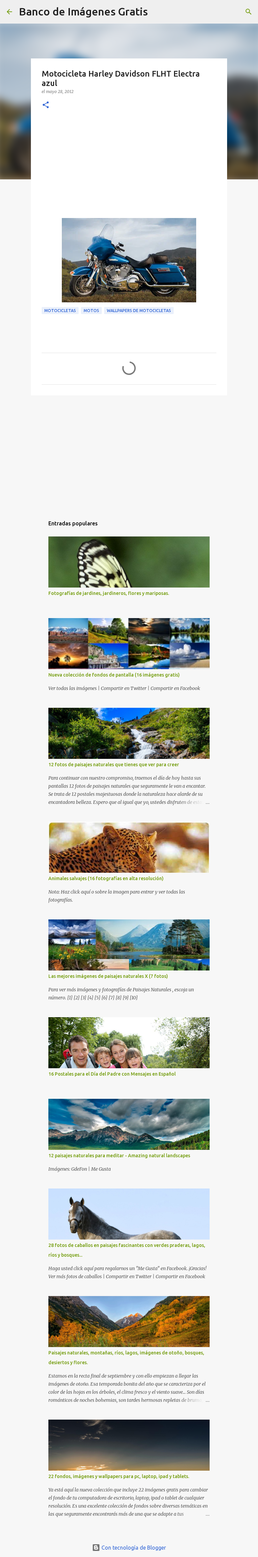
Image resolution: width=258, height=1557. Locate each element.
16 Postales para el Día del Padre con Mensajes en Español (112, 1074)
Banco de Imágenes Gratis (83, 11)
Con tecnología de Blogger (133, 1548)
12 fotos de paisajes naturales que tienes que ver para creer (113, 764)
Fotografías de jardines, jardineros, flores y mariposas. (108, 593)
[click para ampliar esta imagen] (129, 260)
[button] (46, 105)
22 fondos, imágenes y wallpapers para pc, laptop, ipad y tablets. (118, 1476)
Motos (91, 310)
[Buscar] (157, 12)
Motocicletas (60, 310)
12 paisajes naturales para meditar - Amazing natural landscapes (119, 1155)
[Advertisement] (129, 168)
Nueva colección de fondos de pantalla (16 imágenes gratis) (114, 675)
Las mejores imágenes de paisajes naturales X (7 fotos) (108, 976)
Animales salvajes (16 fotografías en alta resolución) (106, 878)
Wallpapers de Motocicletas (139, 310)
